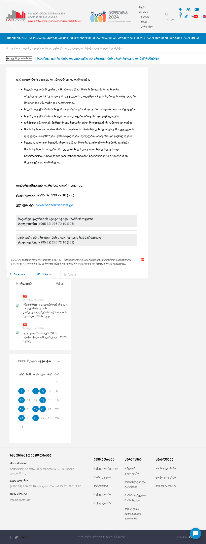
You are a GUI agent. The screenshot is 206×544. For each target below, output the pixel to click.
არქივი (59, 283)
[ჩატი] (195, 533)
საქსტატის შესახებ (106, 468)
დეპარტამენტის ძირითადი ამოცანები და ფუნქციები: (53, 79)
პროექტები (192, 38)
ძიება (171, 19)
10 (21, 400)
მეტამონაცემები (104, 38)
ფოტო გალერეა (166, 477)
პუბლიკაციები (57, 38)
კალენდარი (126, 38)
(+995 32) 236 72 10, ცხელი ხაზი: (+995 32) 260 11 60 (45, 486)
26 (35, 418)
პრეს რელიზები (166, 468)
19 (35, 409)
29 (57, 418)
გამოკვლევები (157, 38)
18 (28, 409)
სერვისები (133, 460)
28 (50, 418)
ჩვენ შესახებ (104, 460)
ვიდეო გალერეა (166, 485)
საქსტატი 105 (102, 503)
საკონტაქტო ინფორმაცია (31, 456)
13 (42, 400)
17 (21, 409)
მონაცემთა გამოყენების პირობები (133, 513)
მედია (140, 38)
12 (35, 400)
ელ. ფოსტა (18, 494)
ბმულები (175, 38)
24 (21, 418)
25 (28, 418)
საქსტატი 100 (102, 494)
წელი (27, 361)
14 (50, 400)
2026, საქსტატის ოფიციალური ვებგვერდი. (102, 536)
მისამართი (19, 463)
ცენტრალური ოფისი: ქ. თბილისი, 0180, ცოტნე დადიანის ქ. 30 (42, 471)
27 (42, 418)
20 (42, 409)
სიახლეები (24, 283)
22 (57, 409)
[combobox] (49, 361)
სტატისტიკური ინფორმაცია (26, 38)
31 (21, 427)
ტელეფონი (19, 480)
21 (50, 409)
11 (28, 400)
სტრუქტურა (101, 485)
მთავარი (12, 48)
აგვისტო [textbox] (44, 361)
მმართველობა (103, 477)
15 (57, 400)
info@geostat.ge (20, 499)
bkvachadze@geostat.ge (54, 205)
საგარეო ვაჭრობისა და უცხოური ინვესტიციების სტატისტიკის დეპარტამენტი (72, 48)
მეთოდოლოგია (81, 38)
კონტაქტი (146, 26)
